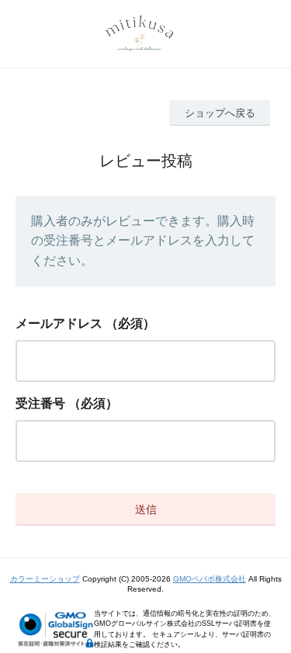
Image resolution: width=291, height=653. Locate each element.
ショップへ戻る (220, 113)
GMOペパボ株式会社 (209, 579)
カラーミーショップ (45, 579)
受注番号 (40, 403)
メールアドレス (59, 323)
